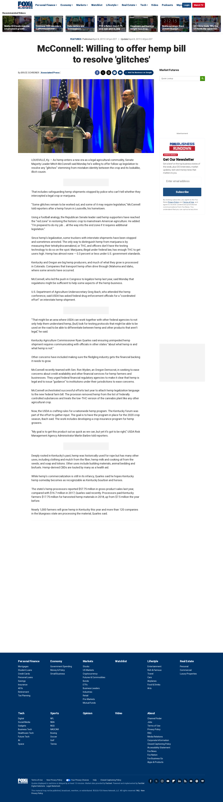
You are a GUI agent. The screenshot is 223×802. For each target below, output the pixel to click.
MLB (52, 726)
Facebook (97, 72)
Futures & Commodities (94, 677)
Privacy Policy (173, 202)
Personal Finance (45, 5)
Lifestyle (111, 5)
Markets (81, 5)
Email (120, 72)
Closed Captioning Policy (159, 744)
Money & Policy (57, 670)
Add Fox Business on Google (140, 73)
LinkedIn (179, 781)
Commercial (186, 670)
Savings (22, 681)
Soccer (53, 736)
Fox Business (25, 5)
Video (154, 5)
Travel (150, 674)
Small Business (57, 674)
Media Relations (155, 736)
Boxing (53, 733)
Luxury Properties (188, 674)
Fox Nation (152, 755)
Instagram (162, 781)
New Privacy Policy (54, 780)
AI (19, 740)
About (151, 713)
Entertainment (154, 666)
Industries (87, 692)
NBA (52, 722)
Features (75, 39)
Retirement (23, 692)
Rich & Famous (154, 670)
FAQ (149, 733)
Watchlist (96, 5)
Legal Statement (53, 786)
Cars (149, 677)
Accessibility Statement (158, 747)
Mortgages (23, 666)
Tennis (53, 744)
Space (21, 744)
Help (94, 780)
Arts (149, 688)
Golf (52, 740)
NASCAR (54, 729)
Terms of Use (188, 202)
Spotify (196, 781)
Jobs (149, 722)
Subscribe (182, 191)
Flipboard (173, 781)
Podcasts (167, 5)
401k (20, 688)
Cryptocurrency (90, 674)
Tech (143, 5)
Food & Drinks (153, 684)
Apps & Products (155, 762)
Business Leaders (91, 688)
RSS (185, 781)
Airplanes (152, 681)
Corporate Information (158, 740)
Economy (66, 5)
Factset (109, 783)
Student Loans (25, 670)
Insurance (22, 684)
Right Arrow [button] (217, 24)
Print (114, 72)
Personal (184, 666)
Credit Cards (24, 674)
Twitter (103, 72)
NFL (52, 718)
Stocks (86, 666)
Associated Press (50, 72)
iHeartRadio (202, 781)
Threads (108, 72)
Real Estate (128, 5)
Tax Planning (24, 695)
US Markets (88, 670)
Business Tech (25, 729)
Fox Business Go (155, 758)
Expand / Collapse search (179, 5)
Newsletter (191, 781)
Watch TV (198, 5)
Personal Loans (25, 677)
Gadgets (22, 726)
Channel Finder (154, 718)
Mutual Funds (89, 703)
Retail (85, 695)
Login (186, 5)
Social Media (24, 722)
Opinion (87, 713)
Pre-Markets (89, 699)
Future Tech (23, 736)
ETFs (85, 684)
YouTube (168, 781)
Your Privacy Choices (80, 780)
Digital (21, 718)
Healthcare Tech (26, 733)
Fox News (152, 751)
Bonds (86, 681)
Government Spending (61, 666)
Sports (54, 713)
